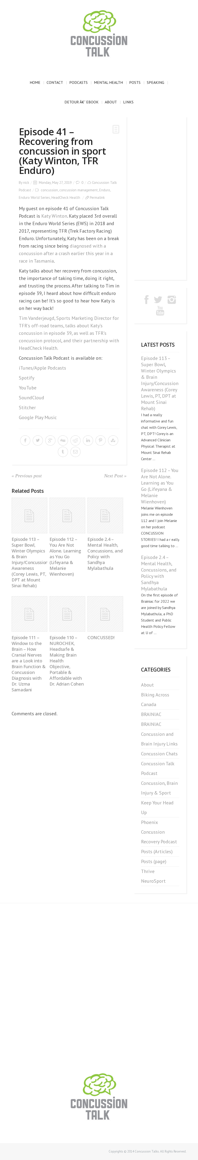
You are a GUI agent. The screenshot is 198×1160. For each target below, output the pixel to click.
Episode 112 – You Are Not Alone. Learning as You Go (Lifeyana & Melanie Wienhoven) (65, 556)
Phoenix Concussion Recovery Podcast (159, 832)
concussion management (78, 190)
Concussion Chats (159, 754)
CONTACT (55, 82)
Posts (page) (153, 861)
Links (128, 102)
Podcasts (78, 82)
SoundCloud (31, 397)
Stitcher (27, 407)
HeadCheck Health (65, 197)
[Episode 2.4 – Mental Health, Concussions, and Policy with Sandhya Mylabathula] (105, 515)
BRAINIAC (151, 714)
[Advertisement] (160, 198)
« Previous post (27, 475)
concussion (49, 190)
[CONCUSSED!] (105, 614)
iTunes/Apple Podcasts (42, 368)
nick (26, 182)
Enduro (104, 190)
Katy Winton (54, 216)
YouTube (27, 388)
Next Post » (115, 475)
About (111, 102)
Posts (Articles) (157, 851)
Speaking (155, 82)
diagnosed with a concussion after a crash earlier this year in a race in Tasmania (66, 253)
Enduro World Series (34, 197)
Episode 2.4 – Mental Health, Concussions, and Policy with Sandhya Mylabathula (104, 553)
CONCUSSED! (100, 637)
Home (35, 82)
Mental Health (108, 82)
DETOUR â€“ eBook (81, 102)
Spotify (26, 378)
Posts (135, 82)
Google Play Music (38, 417)
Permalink (97, 197)
